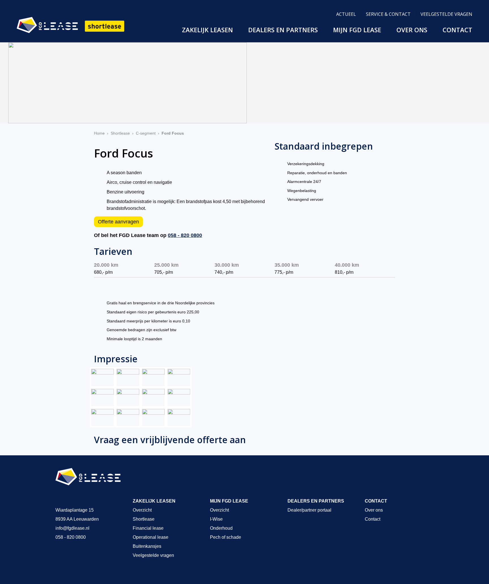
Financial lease (148, 528)
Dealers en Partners (283, 29)
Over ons (411, 29)
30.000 (227, 265)
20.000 (106, 265)
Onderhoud (221, 528)
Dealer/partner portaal (309, 510)
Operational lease (150, 537)
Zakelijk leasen (207, 29)
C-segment (146, 133)
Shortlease (120, 133)
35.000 (286, 265)
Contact (457, 29)
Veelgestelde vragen (446, 14)
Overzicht (142, 510)
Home (99, 133)
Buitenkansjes (147, 546)
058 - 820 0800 (185, 235)
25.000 (166, 265)
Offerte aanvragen (118, 222)
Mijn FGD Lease (357, 29)
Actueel (346, 14)
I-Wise (216, 519)
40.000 (347, 265)
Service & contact (388, 14)
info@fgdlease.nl (72, 528)
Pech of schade (225, 537)
